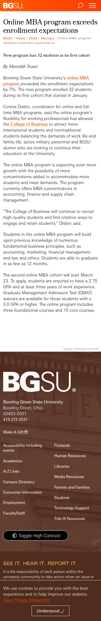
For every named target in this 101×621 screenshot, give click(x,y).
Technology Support (71, 508)
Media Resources (69, 476)
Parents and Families (72, 487)
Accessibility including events (22, 448)
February (47, 38)
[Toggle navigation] (92, 5)
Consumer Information (22, 492)
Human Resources (70, 455)
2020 (33, 38)
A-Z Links (11, 471)
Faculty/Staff (14, 513)
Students (62, 497)
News (20, 38)
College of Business (29, 124)
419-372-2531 (15, 419)
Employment (14, 502)
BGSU (8, 38)
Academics (12, 461)
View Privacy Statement (26, 600)
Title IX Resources (69, 518)
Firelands (62, 445)
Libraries (61, 466)
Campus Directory (18, 482)
